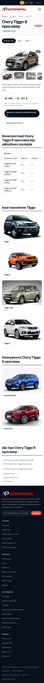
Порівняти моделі (9, 623)
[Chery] (38, 25)
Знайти (36, 513)
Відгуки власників (9, 543)
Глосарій (5, 605)
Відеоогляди (7, 581)
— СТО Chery (7, 481)
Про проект (6, 656)
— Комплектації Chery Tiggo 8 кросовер (17, 460)
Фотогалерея (7, 538)
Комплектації (9, 41)
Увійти (38, 3)
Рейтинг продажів (9, 547)
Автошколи (6, 647)
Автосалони (7, 638)
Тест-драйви (7, 576)
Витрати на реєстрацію (11, 618)
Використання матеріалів (11, 675)
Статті (4, 563)
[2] (19, 76)
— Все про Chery (8, 474)
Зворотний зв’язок (8, 679)
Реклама (25, 675)
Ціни (19, 41)
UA (22, 3)
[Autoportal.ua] (14, 9)
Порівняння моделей (10, 534)
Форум (4, 585)
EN (31, 3)
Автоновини (7, 559)
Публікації (6, 567)
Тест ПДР (5, 596)
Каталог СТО (7, 643)
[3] (30, 76)
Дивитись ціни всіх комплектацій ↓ (21, 113)
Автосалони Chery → (15, 123)
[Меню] (39, 9)
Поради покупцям (9, 572)
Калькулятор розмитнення (12, 610)
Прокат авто (7, 652)
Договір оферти (17, 671)
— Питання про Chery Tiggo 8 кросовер (17, 469)
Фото (28, 41)
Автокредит (7, 614)
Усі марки (5, 525)
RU (27, 3)
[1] (7, 76)
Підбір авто (6, 530)
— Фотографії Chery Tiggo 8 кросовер (17, 464)
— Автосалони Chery (10, 477)
